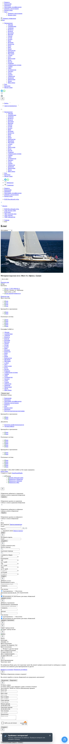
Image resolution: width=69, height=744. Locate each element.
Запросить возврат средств (8, 742)
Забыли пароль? (18, 531)
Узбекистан (11, 76)
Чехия (10, 81)
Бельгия (10, 31)
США (9, 68)
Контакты (7, 409)
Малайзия (11, 52)
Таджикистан (12, 70)
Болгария (11, 33)
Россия (10, 61)
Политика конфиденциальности (14, 425)
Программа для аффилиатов (12, 7)
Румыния (11, 63)
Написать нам (5, 296)
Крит (9, 47)
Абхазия (10, 24)
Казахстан (11, 44)
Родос (10, 60)
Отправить (4, 541)
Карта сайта (4, 471)
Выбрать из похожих (7, 669)
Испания (10, 42)
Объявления (4, 680)
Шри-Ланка (11, 82)
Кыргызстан (11, 50)
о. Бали (10, 55)
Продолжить (13, 680)
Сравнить (4, 497)
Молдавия (11, 53)
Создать (3, 576)
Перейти (3, 512)
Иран (9, 41)
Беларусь (10, 29)
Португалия (11, 58)
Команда (7, 2)
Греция (10, 36)
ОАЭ (9, 57)
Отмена (20, 742)
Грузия (10, 37)
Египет (10, 39)
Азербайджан (12, 26)
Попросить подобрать (20, 669)
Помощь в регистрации (11, 8)
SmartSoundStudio (17, 473)
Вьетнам (10, 34)
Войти (3, 532)
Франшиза (7, 5)
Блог (5, 406)
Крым (10, 49)
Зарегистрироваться (16, 524)
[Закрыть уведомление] (50, 735)
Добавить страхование (7, 620)
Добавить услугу (6, 598)
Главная (6, 220)
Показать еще (5, 282)
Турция (10, 74)
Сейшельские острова (14, 65)
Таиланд (10, 71)
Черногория (11, 79)
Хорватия (11, 78)
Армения (10, 28)
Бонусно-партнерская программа (14, 411)
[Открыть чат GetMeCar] (65, 740)
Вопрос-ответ (8, 10)
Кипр (9, 45)
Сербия (10, 66)
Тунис (10, 73)
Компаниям (7, 4)
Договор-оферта (9, 426)
